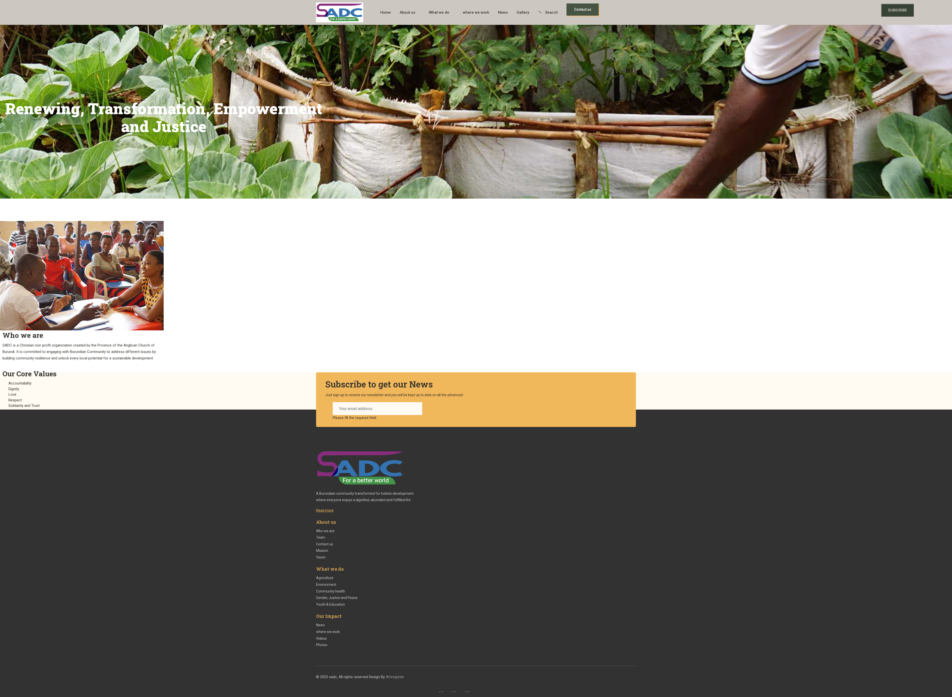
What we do (439, 12)
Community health (330, 591)
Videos (321, 638)
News (503, 12)
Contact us (324, 544)
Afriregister (395, 677)
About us (407, 12)
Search (551, 12)
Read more (324, 510)
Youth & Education (330, 604)
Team (320, 537)
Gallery (523, 12)
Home (385, 12)
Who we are (325, 531)
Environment (326, 585)
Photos (321, 645)
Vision (321, 557)
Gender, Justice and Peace (336, 598)
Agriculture (324, 578)
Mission (322, 551)
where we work (476, 12)
